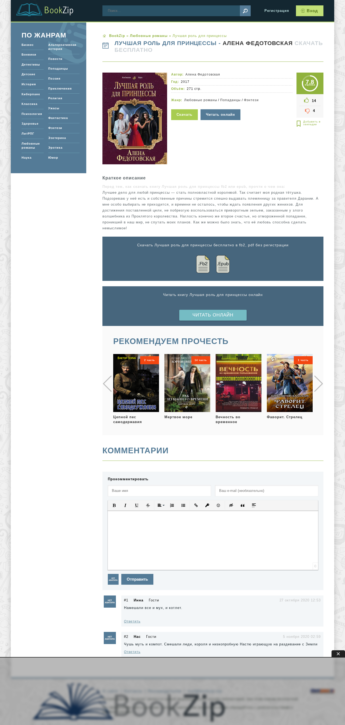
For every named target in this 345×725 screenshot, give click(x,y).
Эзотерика (57, 137)
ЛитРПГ (28, 133)
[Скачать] (185, 106)
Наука (27, 157)
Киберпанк (31, 94)
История (29, 84)
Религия (55, 98)
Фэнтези (251, 100)
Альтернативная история (62, 47)
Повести (55, 58)
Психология (32, 113)
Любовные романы (200, 100)
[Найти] (245, 10)
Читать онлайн (212, 315)
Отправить (137, 579)
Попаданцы (230, 100)
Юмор (53, 157)
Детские (28, 74)
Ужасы (53, 108)
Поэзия (54, 78)
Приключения (60, 88)
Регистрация (276, 11)
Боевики (29, 54)
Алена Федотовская (258, 43)
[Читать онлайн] (221, 106)
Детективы (31, 64)
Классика (29, 103)
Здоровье (30, 123)
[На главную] (51, 11)
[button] (114, 505)
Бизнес (28, 44)
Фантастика (58, 118)
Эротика (55, 147)
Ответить (132, 621)
